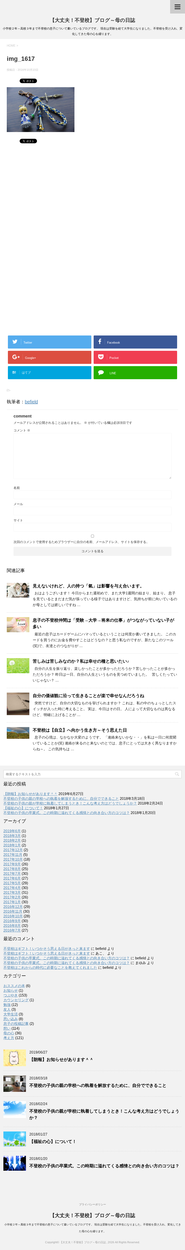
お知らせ (10, 990)
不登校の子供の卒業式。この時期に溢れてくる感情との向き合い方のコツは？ (66, 813)
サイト (18, 520)
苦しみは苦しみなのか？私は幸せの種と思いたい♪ (81, 661)
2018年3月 (12, 836)
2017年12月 (13, 850)
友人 (7, 1009)
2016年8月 (12, 926)
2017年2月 (12, 897)
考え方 (8, 1038)
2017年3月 (12, 892)
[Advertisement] (92, 196)
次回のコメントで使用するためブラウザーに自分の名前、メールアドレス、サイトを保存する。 (81, 542)
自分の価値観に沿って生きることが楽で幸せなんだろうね (88, 695)
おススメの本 (14, 986)
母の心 (8, 1033)
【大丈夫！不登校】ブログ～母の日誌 (92, 20)
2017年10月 (13, 859)
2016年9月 (12, 921)
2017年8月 (12, 869)
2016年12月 (13, 907)
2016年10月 (13, 916)
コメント (22, 430)
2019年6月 (12, 831)
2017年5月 (12, 883)
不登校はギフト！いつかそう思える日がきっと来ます (46, 949)
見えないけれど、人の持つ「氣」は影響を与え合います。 (88, 586)
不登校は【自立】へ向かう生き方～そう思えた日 (80, 730)
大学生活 (10, 1014)
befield (31, 401)
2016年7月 (12, 930)
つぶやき (10, 995)
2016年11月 (12, 911)
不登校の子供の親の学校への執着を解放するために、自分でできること (61, 799)
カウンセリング (16, 1000)
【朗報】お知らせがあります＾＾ (30, 794)
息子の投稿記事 (16, 1024)
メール (18, 504)
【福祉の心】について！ (23, 808)
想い (7, 1028)
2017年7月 (12, 874)
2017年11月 (12, 855)
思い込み (10, 1019)
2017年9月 (12, 864)
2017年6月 (12, 878)
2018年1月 (12, 845)
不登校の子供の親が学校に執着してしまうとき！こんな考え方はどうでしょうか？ (70, 803)
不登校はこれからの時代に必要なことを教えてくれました (50, 967)
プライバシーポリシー (92, 1204)
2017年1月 (12, 902)
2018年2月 (12, 840)
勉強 (7, 1005)
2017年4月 (12, 888)
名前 (17, 488)
